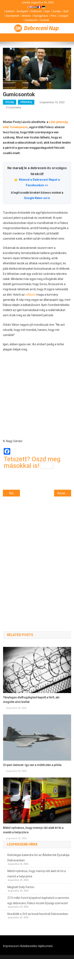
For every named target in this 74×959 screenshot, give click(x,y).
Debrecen (36, 11)
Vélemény (26, 102)
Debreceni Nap (41, 28)
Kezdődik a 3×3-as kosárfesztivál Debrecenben (37, 914)
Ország (9, 102)
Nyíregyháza (41, 15)
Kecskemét (12, 15)
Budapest (22, 11)
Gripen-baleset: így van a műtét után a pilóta (32, 765)
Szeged (63, 15)
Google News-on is (37, 198)
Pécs (54, 15)
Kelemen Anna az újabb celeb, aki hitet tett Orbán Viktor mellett (14, 493)
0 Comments (13, 107)
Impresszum (11, 946)
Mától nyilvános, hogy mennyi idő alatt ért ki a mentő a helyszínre (33, 830)
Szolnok (44, 20)
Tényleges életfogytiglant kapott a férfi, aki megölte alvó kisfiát (31, 700)
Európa (57, 11)
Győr (66, 11)
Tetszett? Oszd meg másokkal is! (32, 462)
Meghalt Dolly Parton (20, 887)
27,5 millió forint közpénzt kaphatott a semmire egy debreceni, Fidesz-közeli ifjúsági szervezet (38, 900)
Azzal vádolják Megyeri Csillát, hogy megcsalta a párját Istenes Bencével (64, 493)
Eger (47, 11)
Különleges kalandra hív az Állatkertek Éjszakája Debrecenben (38, 857)
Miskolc (26, 15)
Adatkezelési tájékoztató (36, 946)
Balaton (10, 11)
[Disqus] (37, 556)
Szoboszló (31, 20)
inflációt (30, 294)
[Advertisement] (37, 395)
